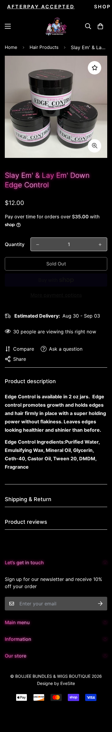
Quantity (14, 244)
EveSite (67, 683)
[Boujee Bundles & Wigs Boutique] (56, 26)
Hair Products (44, 47)
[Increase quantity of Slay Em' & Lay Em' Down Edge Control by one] (100, 244)
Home (11, 47)
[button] (100, 26)
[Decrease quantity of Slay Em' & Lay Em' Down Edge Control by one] (38, 244)
